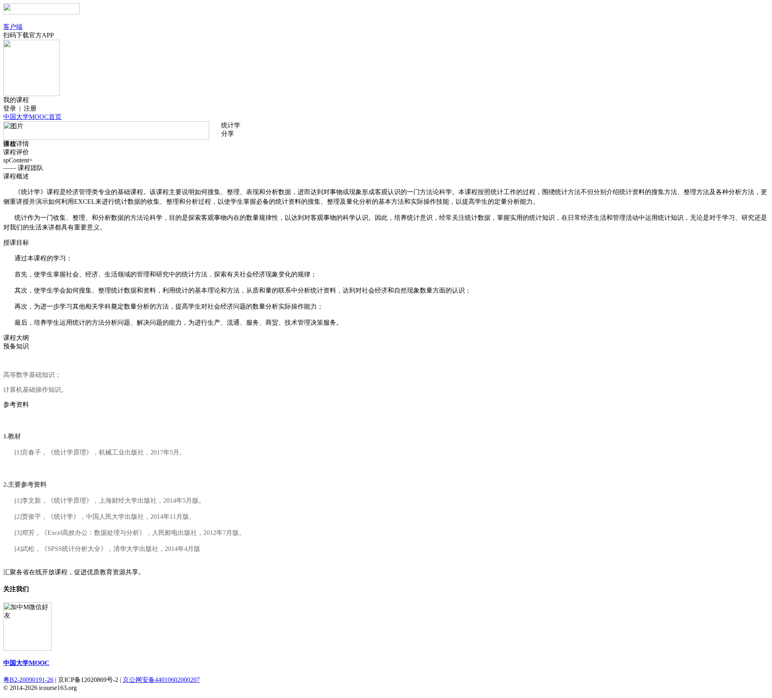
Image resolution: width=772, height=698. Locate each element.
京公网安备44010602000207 (161, 679)
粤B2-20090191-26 (28, 679)
